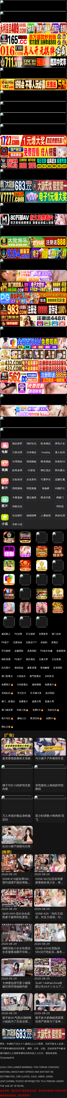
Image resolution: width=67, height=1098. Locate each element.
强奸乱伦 (31, 443)
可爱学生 (46, 479)
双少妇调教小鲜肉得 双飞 (49, 817)
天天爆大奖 (36, 693)
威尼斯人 (6, 633)
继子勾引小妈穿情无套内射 (16, 787)
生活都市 (17, 515)
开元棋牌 (30, 633)
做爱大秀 (36, 701)
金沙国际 (50, 693)
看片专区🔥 (7, 718)
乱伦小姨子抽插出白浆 (16, 846)
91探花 (31, 470)
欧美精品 (46, 443)
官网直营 (43, 633)
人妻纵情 (46, 515)
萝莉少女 (60, 443)
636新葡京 (22, 684)
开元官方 (21, 693)
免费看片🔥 (7, 684)
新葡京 (54, 642)
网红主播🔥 (7, 726)
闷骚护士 (60, 488)
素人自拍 (60, 452)
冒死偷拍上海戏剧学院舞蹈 (49, 787)
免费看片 (23, 701)
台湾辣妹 (17, 461)
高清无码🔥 (36, 718)
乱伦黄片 (6, 667)
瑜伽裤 (45, 488)
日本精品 (31, 452)
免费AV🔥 (51, 718)
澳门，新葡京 (8, 701)
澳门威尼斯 (7, 709)
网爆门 (60, 497)
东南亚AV (60, 461)
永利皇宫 (49, 676)
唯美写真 (46, 497)
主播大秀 (43, 659)
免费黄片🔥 (51, 684)
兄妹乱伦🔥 (53, 709)
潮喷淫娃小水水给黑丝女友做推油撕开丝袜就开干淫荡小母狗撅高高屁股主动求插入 (16, 953)
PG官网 (18, 633)
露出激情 (31, 497)
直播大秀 (49, 701)
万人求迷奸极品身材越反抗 (16, 817)
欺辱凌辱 (17, 470)
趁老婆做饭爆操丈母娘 (16, 758)
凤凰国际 (31, 650)
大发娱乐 (21, 676)
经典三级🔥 (23, 709)
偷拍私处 (19, 667)
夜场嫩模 (45, 667)
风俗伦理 (60, 515)
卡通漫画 (17, 497)
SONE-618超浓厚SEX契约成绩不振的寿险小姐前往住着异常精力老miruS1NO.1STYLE (16, 884)
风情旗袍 (17, 488)
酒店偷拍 (30, 659)
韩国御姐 (31, 461)
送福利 (44, 642)
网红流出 (46, 470)
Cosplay (45, 452)
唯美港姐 (46, 461)
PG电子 (5, 642)
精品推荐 (17, 443)
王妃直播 (56, 659)
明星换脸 (31, 488)
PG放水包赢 (46, 650)
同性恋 (60, 506)
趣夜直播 (31, 667)
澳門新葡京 (35, 676)
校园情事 (31, 515)
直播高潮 (61, 650)
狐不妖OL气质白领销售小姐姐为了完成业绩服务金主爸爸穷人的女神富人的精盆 (17, 1023)
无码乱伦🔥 (7, 693)
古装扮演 (17, 479)
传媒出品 (17, 506)
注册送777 (31, 642)
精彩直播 (6, 659)
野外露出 (60, 470)
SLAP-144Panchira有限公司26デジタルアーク (49, 986)
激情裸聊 (36, 684)
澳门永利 (56, 633)
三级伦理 (17, 452)
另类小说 (17, 524)
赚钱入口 (21, 718)
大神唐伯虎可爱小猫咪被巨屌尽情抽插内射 (16, 984)
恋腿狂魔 (60, 479)
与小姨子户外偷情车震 (49, 758)
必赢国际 (19, 650)
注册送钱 (17, 642)
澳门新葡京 (7, 676)
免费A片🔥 (38, 709)
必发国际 (57, 667)
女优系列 (31, 479)
